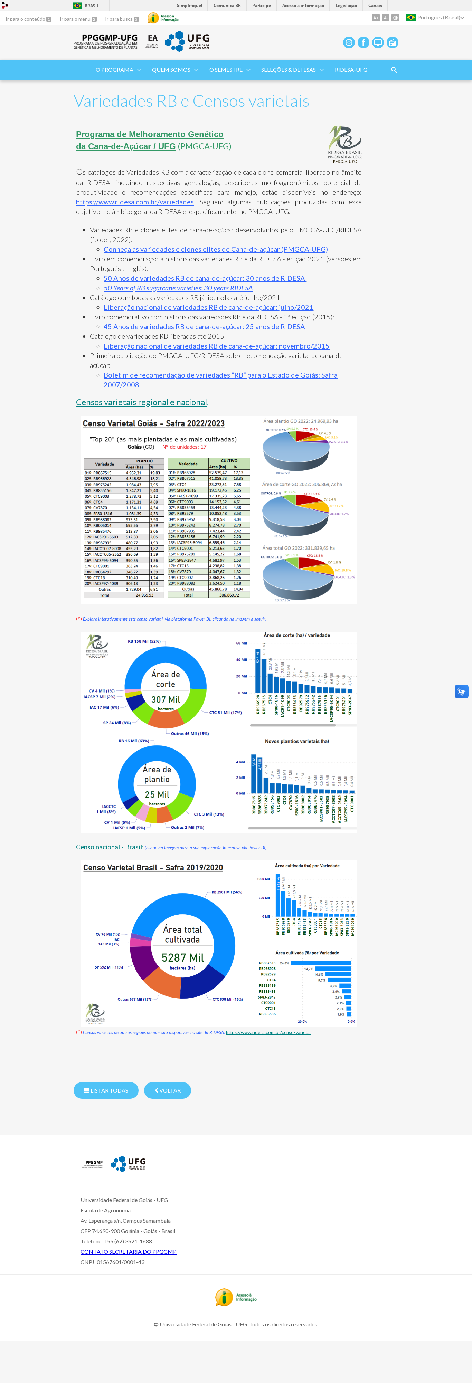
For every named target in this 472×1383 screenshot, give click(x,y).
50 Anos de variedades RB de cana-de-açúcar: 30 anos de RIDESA (204, 278)
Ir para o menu (76, 19)
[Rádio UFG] (392, 42)
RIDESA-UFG (351, 69)
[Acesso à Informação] (163, 18)
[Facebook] (363, 42)
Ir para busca (119, 19)
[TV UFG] (378, 42)
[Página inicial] (92, 1169)
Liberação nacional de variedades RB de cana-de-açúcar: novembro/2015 (217, 346)
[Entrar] (5, 6)
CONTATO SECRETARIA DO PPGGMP (129, 1251)
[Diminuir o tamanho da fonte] (385, 17)
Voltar (169, 1090)
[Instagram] (349, 42)
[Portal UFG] (187, 50)
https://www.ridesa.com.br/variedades (135, 202)
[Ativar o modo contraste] (395, 17)
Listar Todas (108, 1090)
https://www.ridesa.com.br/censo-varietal (268, 1032)
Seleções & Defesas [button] (288, 69)
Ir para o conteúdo (26, 19)
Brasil (92, 6)
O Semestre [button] (226, 69)
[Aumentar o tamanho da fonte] (376, 17)
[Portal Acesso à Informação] (236, 1304)
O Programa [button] (114, 69)
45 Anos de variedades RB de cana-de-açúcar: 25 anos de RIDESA (204, 326)
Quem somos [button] (171, 69)
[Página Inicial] (106, 47)
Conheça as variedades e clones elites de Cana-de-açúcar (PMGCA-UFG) (216, 249)
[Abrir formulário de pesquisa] (394, 70)
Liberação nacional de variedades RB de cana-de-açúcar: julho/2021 (208, 307)
